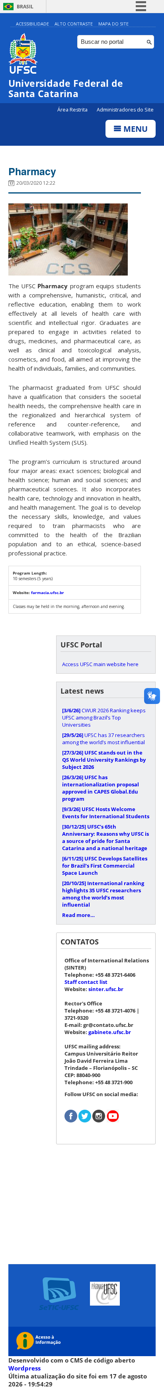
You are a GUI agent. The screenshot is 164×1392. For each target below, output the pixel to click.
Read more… (78, 915)
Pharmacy (32, 171)
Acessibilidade (32, 24)
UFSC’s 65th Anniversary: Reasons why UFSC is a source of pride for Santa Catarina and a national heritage (105, 837)
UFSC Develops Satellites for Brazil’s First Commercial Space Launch (104, 865)
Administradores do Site (125, 109)
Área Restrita (73, 109)
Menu (134, 128)
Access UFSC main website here (100, 664)
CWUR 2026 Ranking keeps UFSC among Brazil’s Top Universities (104, 717)
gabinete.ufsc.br (109, 1032)
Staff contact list (85, 981)
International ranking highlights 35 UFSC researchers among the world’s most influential (103, 894)
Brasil (25, 6)
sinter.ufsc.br (105, 989)
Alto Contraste (74, 24)
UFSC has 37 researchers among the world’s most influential (103, 738)
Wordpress (24, 1368)
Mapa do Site (113, 24)
